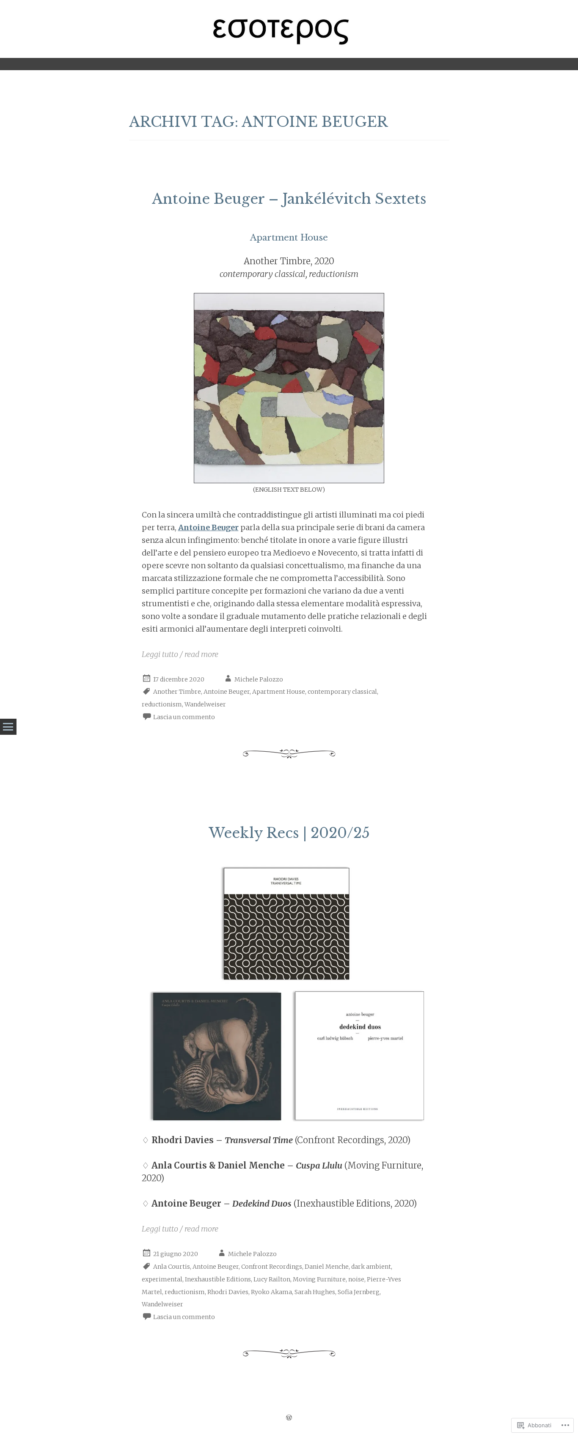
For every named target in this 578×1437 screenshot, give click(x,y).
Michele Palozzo (258, 679)
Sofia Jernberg (359, 1292)
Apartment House (278, 691)
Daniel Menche (327, 1266)
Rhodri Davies (227, 1292)
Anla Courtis (171, 1266)
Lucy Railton (271, 1279)
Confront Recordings (271, 1266)
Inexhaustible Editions (218, 1279)
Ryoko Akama (271, 1292)
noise (356, 1279)
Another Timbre (177, 691)
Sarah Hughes (315, 1292)
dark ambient (371, 1266)
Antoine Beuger (227, 691)
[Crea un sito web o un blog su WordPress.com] (289, 1418)
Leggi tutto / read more (180, 654)
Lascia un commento (184, 717)
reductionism (162, 704)
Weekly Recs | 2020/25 (289, 833)
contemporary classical (342, 691)
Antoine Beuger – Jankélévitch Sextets (289, 199)
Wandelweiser (205, 704)
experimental (162, 1279)
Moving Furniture (319, 1279)
